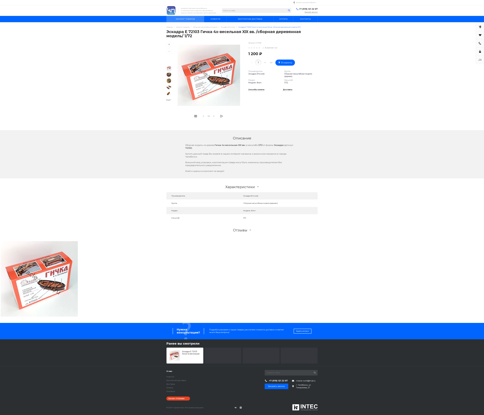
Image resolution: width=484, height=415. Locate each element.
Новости (170, 377)
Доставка (287, 89)
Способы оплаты (256, 89)
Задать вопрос (302, 331)
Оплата (169, 388)
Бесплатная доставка (176, 380)
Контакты (170, 391)
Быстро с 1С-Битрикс (177, 398)
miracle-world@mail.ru (305, 381)
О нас (169, 371)
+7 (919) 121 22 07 (308, 9)
